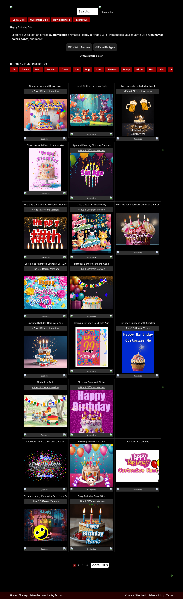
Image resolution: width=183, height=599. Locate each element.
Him (162, 69)
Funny (126, 69)
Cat (77, 69)
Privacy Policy (156, 595)
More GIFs (99, 565)
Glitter (139, 69)
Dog (87, 69)
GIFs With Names (79, 47)
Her (151, 69)
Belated (51, 69)
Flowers (112, 69)
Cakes (65, 69)
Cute (98, 69)
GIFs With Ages (105, 47)
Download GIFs (61, 19)
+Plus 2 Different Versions (45, 268)
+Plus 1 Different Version (45, 91)
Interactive (82, 19)
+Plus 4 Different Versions (138, 91)
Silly (172, 69)
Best (37, 69)
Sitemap (23, 595)
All (14, 69)
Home (13, 595)
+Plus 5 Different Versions (45, 501)
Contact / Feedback (136, 595)
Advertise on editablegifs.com (46, 595)
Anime (25, 69)
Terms (169, 595)
